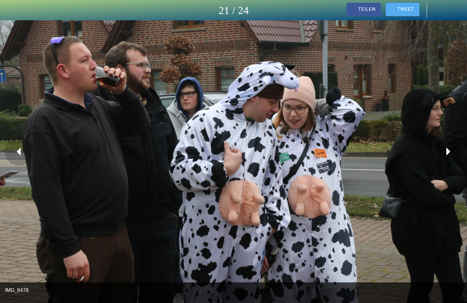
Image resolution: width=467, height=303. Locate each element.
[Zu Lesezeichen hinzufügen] (454, 10)
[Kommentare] (437, 10)
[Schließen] (13, 10)
